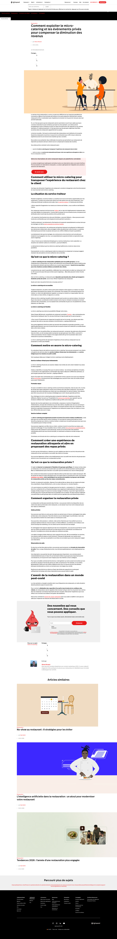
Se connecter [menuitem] (86, 2)
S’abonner (79, 623)
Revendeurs (66, 899)
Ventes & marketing (32, 644)
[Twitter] (37, 61)
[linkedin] (60, 923)
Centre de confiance (79, 912)
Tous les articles (6, 13)
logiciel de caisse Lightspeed (52, 597)
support (103, 885)
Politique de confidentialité (63, 929)
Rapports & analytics (96, 885)
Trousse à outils (67, 903)
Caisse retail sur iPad (21, 903)
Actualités (77, 908)
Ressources (54, 897)
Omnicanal (19, 909)
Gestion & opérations (41, 885)
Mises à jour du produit (45, 899)
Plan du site (54, 929)
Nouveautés (82, 885)
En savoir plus (39, 172)
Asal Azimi (23, 735)
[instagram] (57, 923)
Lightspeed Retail (21, 897)
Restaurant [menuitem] (26, 2)
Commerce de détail (24, 13)
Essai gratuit (102, 2)
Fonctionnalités (20, 899)
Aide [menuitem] (80, 2)
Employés (14, 885)
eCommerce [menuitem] (39, 2)
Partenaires (66, 897)
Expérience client (21, 885)
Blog (53, 899)
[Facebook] (37, 56)
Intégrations (66, 901)
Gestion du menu (61, 885)
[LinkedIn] (37, 66)
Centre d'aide (43, 905)
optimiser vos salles (37, 477)
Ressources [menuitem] (67, 2)
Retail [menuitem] (32, 2)
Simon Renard (38, 41)
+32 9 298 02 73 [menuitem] (93, 2)
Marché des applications (46, 901)
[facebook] (53, 923)
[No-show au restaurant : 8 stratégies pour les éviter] (57, 726)
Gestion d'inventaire (52, 885)
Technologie (54, 886)
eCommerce (34, 13)
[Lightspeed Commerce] (15, 2)
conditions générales (54, 632)
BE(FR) (49, 929)
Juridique (77, 910)
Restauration (14, 13)
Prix (17, 907)
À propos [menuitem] (75, 2)
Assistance (43, 903)
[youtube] (64, 923)
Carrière (77, 901)
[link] (93, 2)
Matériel (18, 901)
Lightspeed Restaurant (32, 898)
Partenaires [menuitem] (47, 2)
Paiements (88, 885)
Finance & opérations (30, 885)
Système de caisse (21, 905)
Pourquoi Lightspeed (79, 899)
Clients (76, 903)
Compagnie (42, 13)
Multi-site (19, 911)
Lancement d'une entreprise (72, 885)
